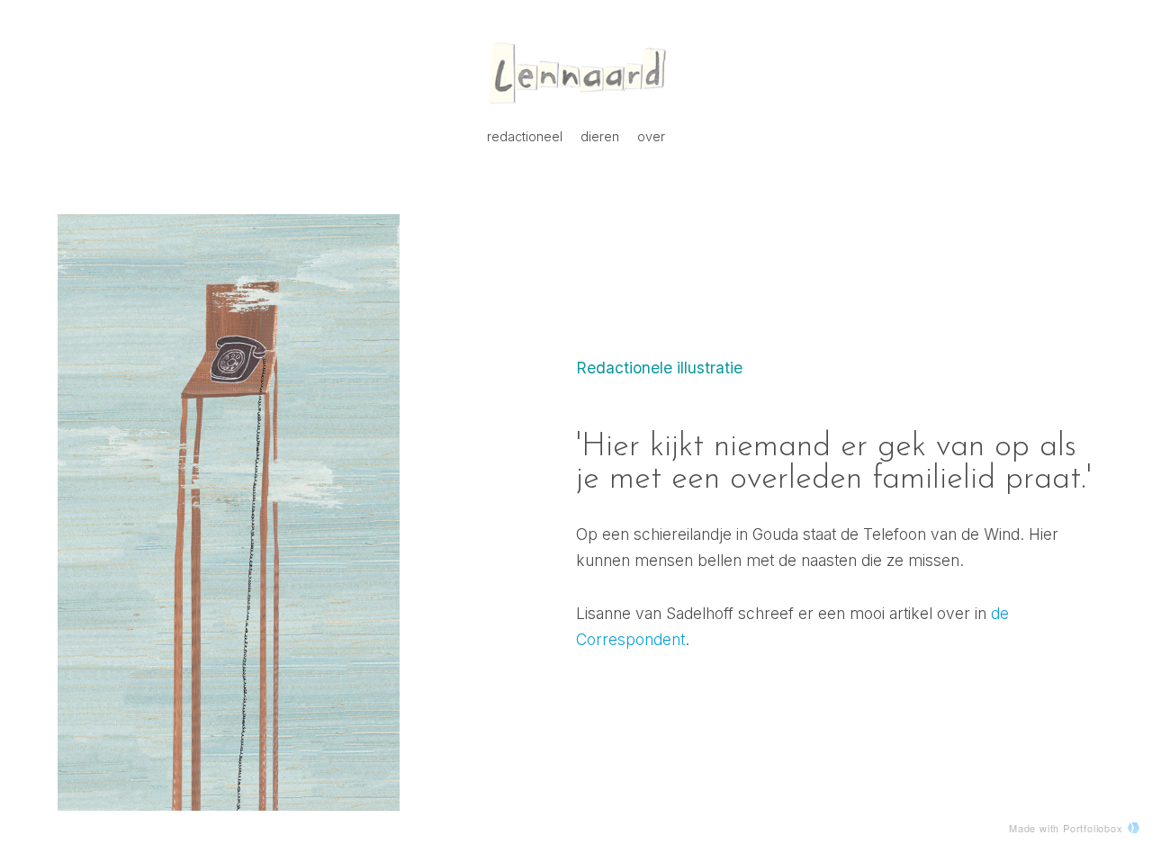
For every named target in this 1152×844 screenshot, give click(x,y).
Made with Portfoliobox (1066, 828)
